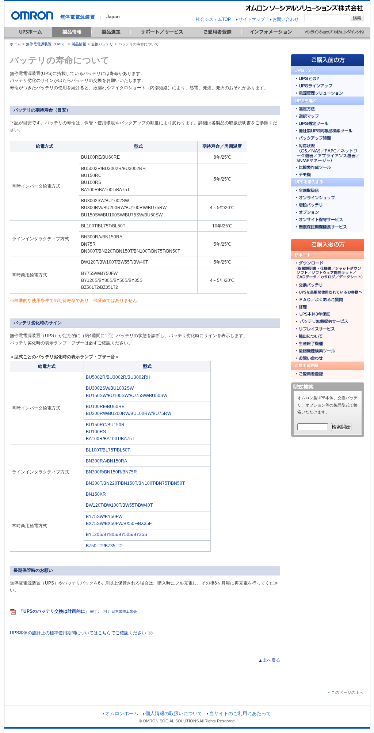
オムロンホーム (121, 713)
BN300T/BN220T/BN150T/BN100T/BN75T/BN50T (135, 483)
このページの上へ (347, 692)
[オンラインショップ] (334, 39)
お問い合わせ (285, 19)
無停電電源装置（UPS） (46, 44)
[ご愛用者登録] (217, 39)
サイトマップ (251, 19)
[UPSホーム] (30, 39)
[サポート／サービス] (162, 39)
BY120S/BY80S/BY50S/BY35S (116, 534)
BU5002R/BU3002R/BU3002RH (118, 377)
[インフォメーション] (272, 39)
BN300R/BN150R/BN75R (111, 472)
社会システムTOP (213, 19)
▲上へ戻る (269, 660)
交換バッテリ (102, 44)
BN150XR (96, 494)
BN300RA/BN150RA (106, 461)
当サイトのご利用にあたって (240, 713)
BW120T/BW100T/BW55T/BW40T (119, 505)
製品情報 (79, 44)
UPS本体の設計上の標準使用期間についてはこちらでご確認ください (78, 632)
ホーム (15, 44)
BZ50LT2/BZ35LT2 (104, 545)
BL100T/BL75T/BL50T (108, 450)
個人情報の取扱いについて (173, 713)
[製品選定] (111, 39)
